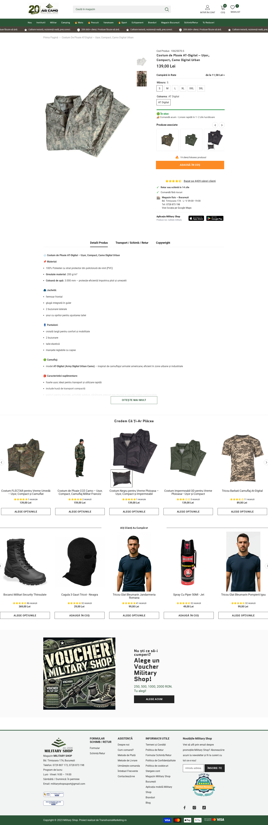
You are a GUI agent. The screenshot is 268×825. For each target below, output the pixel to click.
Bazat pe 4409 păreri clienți (200, 181)
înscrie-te (215, 768)
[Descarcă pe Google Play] (215, 218)
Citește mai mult (134, 400)
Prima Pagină (50, 37)
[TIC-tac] (204, 807)
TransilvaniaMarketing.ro (113, 820)
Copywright (163, 242)
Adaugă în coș (190, 164)
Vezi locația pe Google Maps (177, 207)
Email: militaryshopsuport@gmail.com (64, 783)
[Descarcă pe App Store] (196, 218)
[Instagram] (194, 807)
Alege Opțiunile (26, 511)
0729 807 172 (60, 765)
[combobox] (118, 9)
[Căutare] (122, 9)
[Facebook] (184, 807)
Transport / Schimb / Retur (132, 242)
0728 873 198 (173, 204)
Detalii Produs (99, 242)
